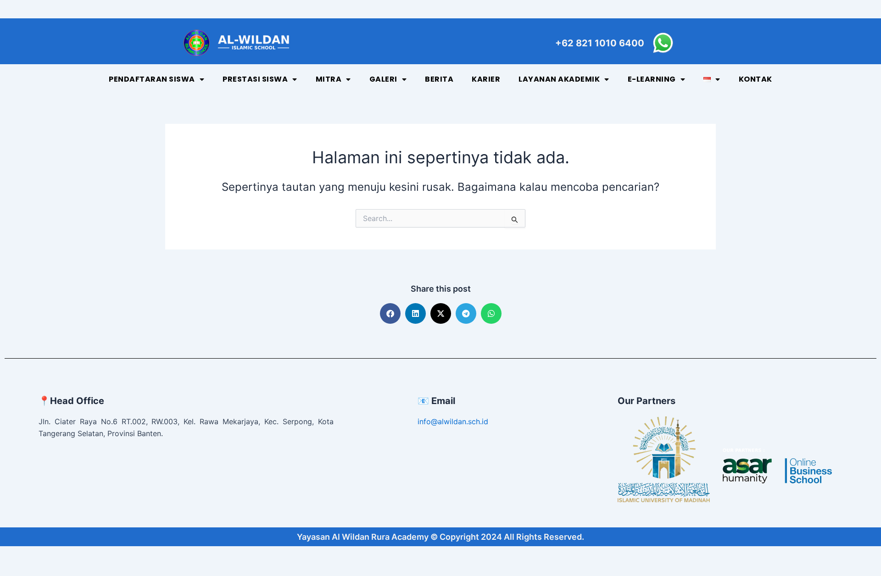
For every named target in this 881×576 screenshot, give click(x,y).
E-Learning (652, 79)
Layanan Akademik (559, 79)
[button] (390, 313)
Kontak (755, 79)
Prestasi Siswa (255, 79)
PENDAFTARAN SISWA (152, 79)
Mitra (329, 79)
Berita (439, 79)
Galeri (383, 79)
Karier (486, 79)
